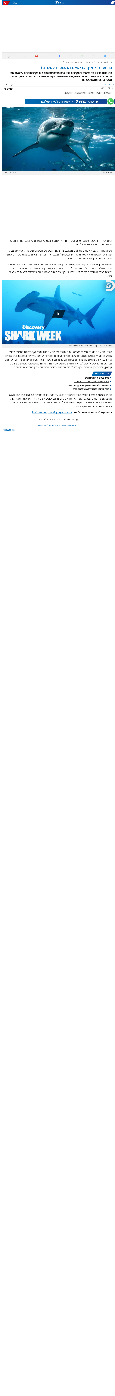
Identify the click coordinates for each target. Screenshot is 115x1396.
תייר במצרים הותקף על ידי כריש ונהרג (89, 381)
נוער (96, 93)
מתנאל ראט (107, 85)
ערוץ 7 (107, 62)
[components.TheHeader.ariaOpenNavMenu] (97, 2)
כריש (89, 93)
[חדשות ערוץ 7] (57, 2)
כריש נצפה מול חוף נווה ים (95, 377)
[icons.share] (4, 3)
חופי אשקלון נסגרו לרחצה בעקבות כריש (88, 389)
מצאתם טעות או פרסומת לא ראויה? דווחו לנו (56, 425)
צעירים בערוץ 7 (98, 62)
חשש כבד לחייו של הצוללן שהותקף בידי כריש (86, 385)
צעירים (105, 93)
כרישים (66, 93)
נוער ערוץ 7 (78, 93)
